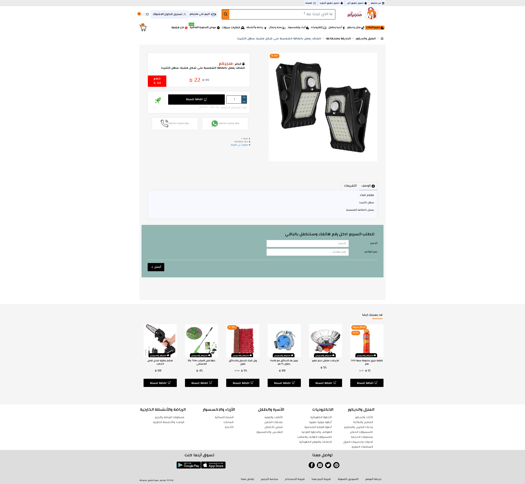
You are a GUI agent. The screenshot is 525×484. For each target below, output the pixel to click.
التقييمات (350, 186)
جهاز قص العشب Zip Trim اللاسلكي (201, 362)
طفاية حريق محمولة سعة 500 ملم (367, 362)
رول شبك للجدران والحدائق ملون (243, 362)
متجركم (226, 64)
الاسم (373, 243)
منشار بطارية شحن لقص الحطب (160, 362)
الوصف (366, 186)
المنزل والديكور (366, 39)
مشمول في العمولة (239, 144)
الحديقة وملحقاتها (338, 39)
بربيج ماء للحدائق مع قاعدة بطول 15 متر (284, 362)
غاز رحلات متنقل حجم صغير (325, 361)
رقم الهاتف (370, 252)
